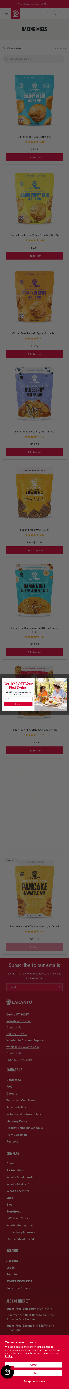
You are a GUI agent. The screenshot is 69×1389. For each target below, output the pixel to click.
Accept (33, 1364)
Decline (34, 1373)
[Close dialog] (65, 680)
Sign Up (18, 704)
